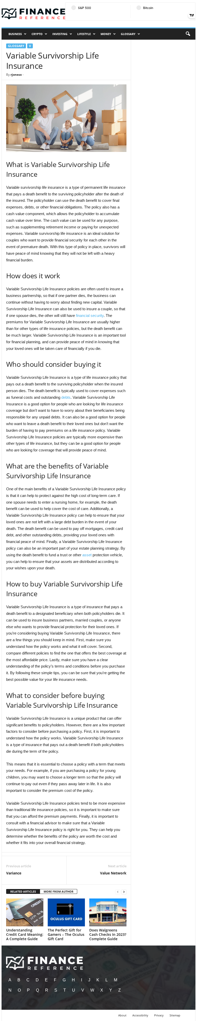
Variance (13, 873)
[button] (187, 34)
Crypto (37, 34)
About (122, 1015)
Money (106, 34)
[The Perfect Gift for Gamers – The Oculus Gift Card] (66, 912)
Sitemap (175, 1015)
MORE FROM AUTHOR (58, 891)
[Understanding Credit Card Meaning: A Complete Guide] (24, 912)
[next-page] (123, 891)
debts (66, 397)
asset (87, 555)
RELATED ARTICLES (23, 891)
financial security (90, 315)
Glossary (128, 34)
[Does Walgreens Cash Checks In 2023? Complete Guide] (107, 912)
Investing (59, 34)
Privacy (159, 1015)
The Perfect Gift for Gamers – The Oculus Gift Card (66, 934)
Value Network (113, 873)
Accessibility (140, 1015)
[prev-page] (117, 891)
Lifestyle (84, 34)
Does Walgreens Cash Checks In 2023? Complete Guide (107, 934)
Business (15, 34)
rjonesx (16, 74)
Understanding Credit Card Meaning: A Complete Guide (24, 934)
